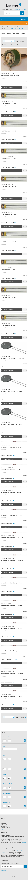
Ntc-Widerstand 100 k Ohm (9, 131)
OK (24, 740)
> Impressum (3, 870)
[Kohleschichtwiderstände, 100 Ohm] (14, 510)
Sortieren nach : (6, 45)
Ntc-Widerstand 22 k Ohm (8, 159)
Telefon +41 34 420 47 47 (19, 9)
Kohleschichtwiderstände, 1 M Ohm (11, 447)
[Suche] (22, 13)
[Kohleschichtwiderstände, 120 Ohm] (14, 623)
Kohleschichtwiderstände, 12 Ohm (11, 583)
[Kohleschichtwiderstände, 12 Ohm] (14, 578)
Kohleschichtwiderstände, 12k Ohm (11, 606)
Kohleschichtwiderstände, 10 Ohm (11, 470)
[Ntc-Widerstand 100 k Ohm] (14, 120)
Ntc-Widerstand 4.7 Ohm (8, 297)
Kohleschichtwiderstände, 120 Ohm (11, 628)
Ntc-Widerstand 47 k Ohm (8, 214)
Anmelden (23, 19)
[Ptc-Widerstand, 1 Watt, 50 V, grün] (14, 409)
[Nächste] (14, 41)
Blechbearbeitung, (21, 851)
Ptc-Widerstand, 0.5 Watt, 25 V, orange (13, 358)
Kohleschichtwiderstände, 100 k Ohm (12, 538)
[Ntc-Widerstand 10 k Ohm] (14, 93)
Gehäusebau (3, 852)
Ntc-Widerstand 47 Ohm (8, 325)
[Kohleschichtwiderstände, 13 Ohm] (14, 691)
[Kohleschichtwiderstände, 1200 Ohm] (14, 668)
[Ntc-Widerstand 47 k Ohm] (14, 204)
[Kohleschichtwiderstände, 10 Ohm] (14, 464)
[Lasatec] (14, 4)
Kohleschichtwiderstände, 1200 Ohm (12, 673)
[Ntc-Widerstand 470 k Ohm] (14, 231)
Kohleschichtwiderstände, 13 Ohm (11, 696)
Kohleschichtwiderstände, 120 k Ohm (12, 651)
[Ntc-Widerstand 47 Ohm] (14, 315)
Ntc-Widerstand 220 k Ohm (9, 186)
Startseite (3, 27)
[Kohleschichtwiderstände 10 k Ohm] (14, 487)
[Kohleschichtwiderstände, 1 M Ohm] (14, 442)
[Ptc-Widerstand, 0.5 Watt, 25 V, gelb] (14, 376)
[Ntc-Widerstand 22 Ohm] (14, 259)
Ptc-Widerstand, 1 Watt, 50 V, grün (11, 424)
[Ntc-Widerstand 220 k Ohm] (14, 176)
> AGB (2, 873)
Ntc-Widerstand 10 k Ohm (8, 103)
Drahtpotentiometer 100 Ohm (10, 75)
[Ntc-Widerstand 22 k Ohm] (14, 148)
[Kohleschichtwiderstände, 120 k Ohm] (14, 646)
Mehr (16, 84)
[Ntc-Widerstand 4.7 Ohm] (14, 287)
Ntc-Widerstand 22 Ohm (8, 270)
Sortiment (9, 27)
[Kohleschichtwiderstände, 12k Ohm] (14, 600)
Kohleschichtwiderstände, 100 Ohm (11, 515)
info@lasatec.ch (4, 829)
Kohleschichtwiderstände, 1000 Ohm (12, 560)
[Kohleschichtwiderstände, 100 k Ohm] (14, 532)
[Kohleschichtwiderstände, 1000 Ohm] (14, 555)
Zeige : (17, 41)
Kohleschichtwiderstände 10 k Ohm (11, 492)
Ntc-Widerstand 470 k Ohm (9, 242)
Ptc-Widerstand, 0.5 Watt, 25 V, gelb (12, 391)
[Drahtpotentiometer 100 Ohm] (14, 49)
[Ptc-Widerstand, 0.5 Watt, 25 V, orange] (14, 342)
